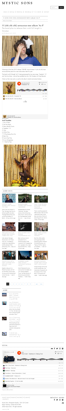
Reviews (19, 12)
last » (41, 284)
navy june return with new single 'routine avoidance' (40, 206)
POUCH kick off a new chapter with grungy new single (8, 263)
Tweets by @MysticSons (7, 389)
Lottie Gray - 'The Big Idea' (13, 295)
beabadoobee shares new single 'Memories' (25, 205)
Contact (46, 12)
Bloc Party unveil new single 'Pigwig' (40, 234)
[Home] (17, 3)
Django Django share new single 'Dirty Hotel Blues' (40, 262)
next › (37, 284)
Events (39, 12)
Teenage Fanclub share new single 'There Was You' (8, 234)
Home (5, 12)
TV (34, 12)
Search (61, 7)
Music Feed (9, 20)
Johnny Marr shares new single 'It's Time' (8, 205)
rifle (8, 409)
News (11, 12)
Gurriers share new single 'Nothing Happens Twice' (24, 263)
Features (27, 12)
